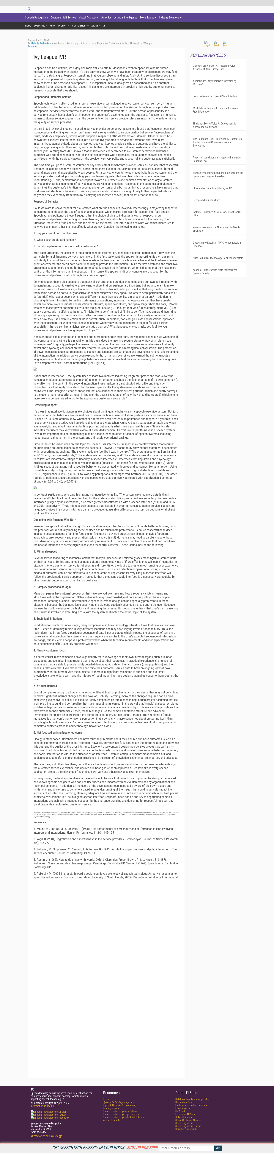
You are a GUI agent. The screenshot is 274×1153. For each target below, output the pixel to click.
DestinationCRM (183, 1102)
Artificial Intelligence (125, 17)
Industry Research (112, 1108)
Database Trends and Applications (193, 1099)
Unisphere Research (186, 1129)
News (53, 25)
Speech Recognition (36, 17)
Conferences (79, 25)
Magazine (118, 1102)
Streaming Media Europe (188, 1126)
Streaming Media (184, 1123)
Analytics (106, 17)
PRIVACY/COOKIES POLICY (44, 1136)
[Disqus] (106, 928)
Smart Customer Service (188, 1120)
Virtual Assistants (89, 17)
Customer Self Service (63, 17)
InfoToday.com (183, 1108)
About (94, 25)
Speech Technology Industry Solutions (123, 1117)
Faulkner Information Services (191, 1105)
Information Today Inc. (43, 1105)
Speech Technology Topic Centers (121, 1114)
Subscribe (39, 25)
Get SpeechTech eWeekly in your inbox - (105, 1147)
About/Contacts (111, 1120)
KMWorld (180, 1111)
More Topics (147, 17)
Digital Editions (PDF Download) (119, 1105)
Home (28, 25)
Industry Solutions (169, 17)
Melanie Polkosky (40, 43)
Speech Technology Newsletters (120, 1111)
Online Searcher (183, 1117)
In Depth (62, 25)
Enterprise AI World (185, 1114)
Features (32, 46)
